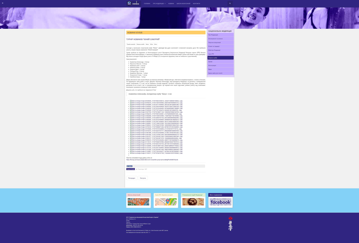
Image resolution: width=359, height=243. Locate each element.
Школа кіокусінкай (183, 3)
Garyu (147, 44)
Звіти (151, 44)
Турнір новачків (131, 44)
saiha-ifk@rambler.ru (135, 227)
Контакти (196, 3)
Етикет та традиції (213, 46)
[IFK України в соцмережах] (220, 201)
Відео (210, 69)
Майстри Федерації (214, 50)
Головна (147, 3)
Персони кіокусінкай (214, 42)
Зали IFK (211, 54)
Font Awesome (130, 232)
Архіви (210, 61)
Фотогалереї (212, 65)
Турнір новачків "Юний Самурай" (143, 39)
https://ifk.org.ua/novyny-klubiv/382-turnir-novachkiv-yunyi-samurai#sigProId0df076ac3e (152, 160)
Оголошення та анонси (215, 39)
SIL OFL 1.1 (147, 232)
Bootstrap (128, 230)
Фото (155, 44)
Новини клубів (140, 44)
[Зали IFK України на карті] (166, 201)
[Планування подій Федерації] (193, 201)
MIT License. (165, 230)
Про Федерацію (158, 3)
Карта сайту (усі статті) (215, 73)
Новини (171, 3)
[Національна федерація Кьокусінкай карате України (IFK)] (133, 3)
